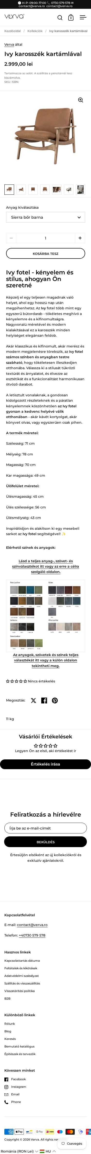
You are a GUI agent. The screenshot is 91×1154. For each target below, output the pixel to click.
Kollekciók (34, 31)
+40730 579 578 (32, 935)
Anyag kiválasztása (22, 207)
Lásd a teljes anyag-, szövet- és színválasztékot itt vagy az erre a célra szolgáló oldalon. (45, 566)
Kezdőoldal (12, 31)
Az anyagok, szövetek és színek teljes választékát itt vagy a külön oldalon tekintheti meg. (45, 660)
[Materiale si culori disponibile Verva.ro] (45, 616)
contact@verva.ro (32, 925)
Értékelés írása (45, 764)
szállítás (42, 73)
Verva (9, 44)
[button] (80, 238)
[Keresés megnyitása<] (60, 17)
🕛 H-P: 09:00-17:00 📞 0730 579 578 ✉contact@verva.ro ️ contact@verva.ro (46, 4)
